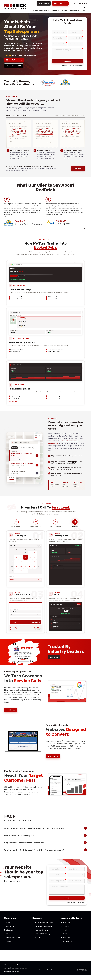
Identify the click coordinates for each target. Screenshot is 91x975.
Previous (80, 229)
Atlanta (6, 965)
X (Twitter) (39, 969)
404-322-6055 (80, 3)
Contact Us (7, 971)
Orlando (13, 965)
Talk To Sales (53, 756)
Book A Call (54, 657)
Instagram (51, 969)
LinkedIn (47, 969)
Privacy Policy (15, 971)
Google (43, 969)
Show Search (85, 7)
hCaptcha (79, 65)
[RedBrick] (82, 970)
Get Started (10, 710)
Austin (19, 965)
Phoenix (25, 965)
